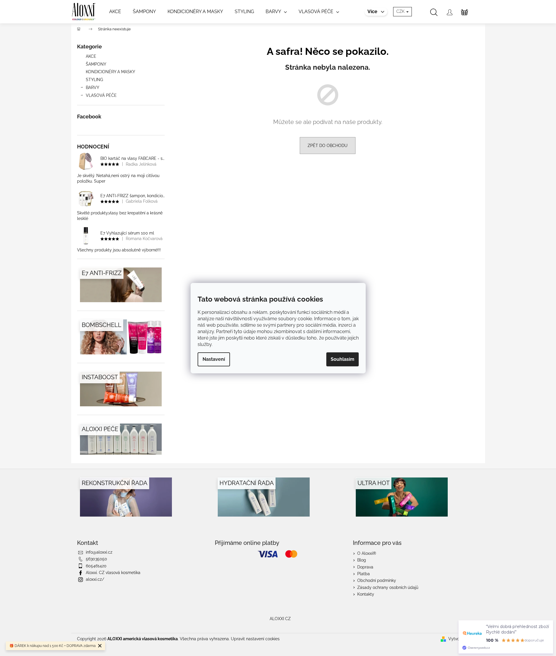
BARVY (92, 87)
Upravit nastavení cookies (255, 638)
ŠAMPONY (96, 64)
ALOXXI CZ (280, 618)
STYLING (94, 79)
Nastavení (214, 359)
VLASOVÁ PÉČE (101, 95)
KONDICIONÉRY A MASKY (110, 71)
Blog (361, 560)
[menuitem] (115, 11)
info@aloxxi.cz (99, 552)
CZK (401, 11)
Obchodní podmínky (376, 580)
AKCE (91, 56)
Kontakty (365, 594)
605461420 (96, 566)
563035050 (96, 559)
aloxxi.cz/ (95, 579)
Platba (363, 573)
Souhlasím (342, 359)
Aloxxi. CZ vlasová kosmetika (113, 572)
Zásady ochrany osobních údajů (387, 587)
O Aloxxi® (366, 553)
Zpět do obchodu (328, 145)
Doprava (365, 567)
